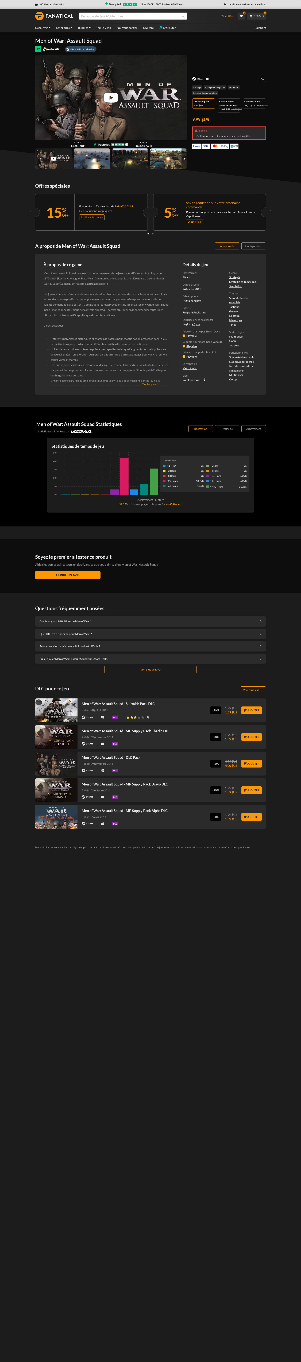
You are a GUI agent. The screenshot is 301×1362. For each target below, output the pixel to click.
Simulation (233, 87)
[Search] (183, 16)
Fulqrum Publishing (194, 312)
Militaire (234, 315)
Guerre (233, 311)
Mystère (148, 27)
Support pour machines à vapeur (202, 341)
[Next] (270, 211)
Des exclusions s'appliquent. (96, 210)
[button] (49, 4)
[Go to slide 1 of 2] (148, 233)
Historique (235, 320)
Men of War (190, 368)
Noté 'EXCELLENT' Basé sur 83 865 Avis (162, 4)
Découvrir (41, 27)
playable (191, 335)
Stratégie (197, 87)
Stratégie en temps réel (215, 87)
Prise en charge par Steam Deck (201, 331)
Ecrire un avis (68, 575)
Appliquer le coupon (92, 217)
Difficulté (227, 428)
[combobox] (147, 16)
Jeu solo (234, 345)
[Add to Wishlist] (263, 79)
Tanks (232, 324)
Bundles (83, 27)
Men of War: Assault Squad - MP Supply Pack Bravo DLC (125, 784)
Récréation (200, 428)
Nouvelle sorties (127, 27)
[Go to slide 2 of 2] (152, 233)
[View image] (53, 158)
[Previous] (30, 211)
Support (261, 27)
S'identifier (227, 16)
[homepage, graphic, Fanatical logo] (54, 16)
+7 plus (196, 324)
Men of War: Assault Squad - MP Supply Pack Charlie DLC (126, 731)
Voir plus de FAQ (150, 669)
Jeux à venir (103, 27)
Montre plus (149, 384)
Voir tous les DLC (253, 689)
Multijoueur (236, 336)
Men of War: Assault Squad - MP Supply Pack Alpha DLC (125, 811)
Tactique (234, 306)
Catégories (63, 27)
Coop (232, 340)
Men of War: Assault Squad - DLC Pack (111, 757)
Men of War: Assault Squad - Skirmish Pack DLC (118, 704)
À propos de (227, 246)
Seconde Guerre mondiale (205, 93)
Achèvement (253, 428)
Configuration (253, 246)
